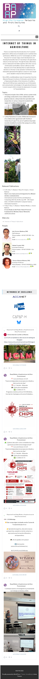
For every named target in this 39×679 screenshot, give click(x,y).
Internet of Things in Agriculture (13, 221)
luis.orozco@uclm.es (21, 239)
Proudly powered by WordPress (11, 674)
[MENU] (36, 37)
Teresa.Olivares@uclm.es (23, 266)
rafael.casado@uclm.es (22, 253)
